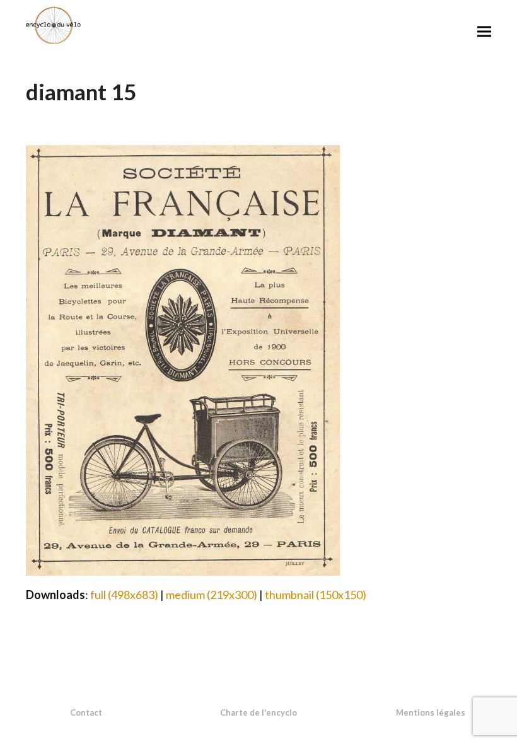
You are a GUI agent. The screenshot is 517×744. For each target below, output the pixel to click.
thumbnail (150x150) (315, 595)
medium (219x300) (211, 595)
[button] (484, 31)
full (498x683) (124, 595)
